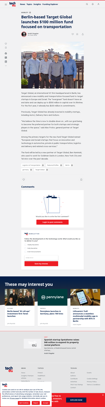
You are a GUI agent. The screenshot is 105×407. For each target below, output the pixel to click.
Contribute (74, 379)
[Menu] (6, 5)
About (72, 373)
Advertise (73, 382)
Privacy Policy (91, 382)
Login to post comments (52, 222)
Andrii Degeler (77, 324)
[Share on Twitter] (6, 58)
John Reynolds (11, 323)
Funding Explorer (50, 4)
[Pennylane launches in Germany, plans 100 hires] (52, 297)
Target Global (40, 170)
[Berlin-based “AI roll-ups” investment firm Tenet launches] (20, 297)
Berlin (67, 165)
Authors (73, 376)
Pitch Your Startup (76, 385)
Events (89, 373)
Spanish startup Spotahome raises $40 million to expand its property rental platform (61, 342)
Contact (73, 388)
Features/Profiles (53, 165)
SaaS (39, 379)
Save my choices (41, 264)
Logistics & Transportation (31, 165)
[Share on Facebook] (6, 53)
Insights (37, 4)
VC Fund (10, 308)
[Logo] (13, 4)
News (22, 4)
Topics (29, 4)
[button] (52, 65)
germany (25, 170)
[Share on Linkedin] (6, 62)
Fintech (43, 308)
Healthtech (41, 376)
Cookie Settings (92, 379)
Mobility (24, 12)
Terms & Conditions (93, 385)
